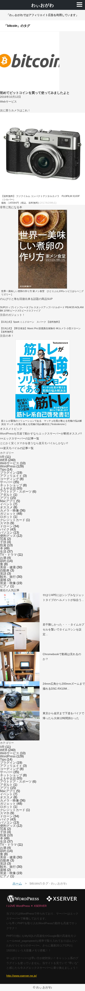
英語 (3, 573)
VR (2, 457)
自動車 (4, 570)
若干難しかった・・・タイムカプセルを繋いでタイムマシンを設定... (63, 629)
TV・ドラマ (8, 554)
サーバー (6, 482)
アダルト (6, 494)
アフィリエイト (11, 475)
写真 (3, 539)
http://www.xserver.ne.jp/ (21, 975)
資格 (3, 580)
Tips (3, 469)
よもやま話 (8, 488)
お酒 (3, 557)
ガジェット (8, 513)
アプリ (4, 498)
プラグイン (8, 472)
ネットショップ (11, 485)
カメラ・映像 (9, 510)
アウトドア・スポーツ (16, 491)
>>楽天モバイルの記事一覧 (17, 448)
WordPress (8, 466)
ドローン (6, 526)
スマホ (4, 523)
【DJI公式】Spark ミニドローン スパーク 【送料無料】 (30, 322)
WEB (3, 460)
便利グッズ (8, 535)
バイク (4, 529)
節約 (3, 561)
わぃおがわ (42, 5)
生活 (3, 551)
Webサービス (9, 463)
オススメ (6, 507)
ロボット (6, 516)
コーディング (9, 479)
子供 (3, 542)
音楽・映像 (8, 583)
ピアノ (4, 586)
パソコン (6, 532)
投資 (3, 545)
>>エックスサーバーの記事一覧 (19, 438)
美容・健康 (8, 567)
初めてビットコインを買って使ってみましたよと (35, 92)
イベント (6, 504)
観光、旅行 (8, 576)
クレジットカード (12, 520)
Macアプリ (7, 501)
